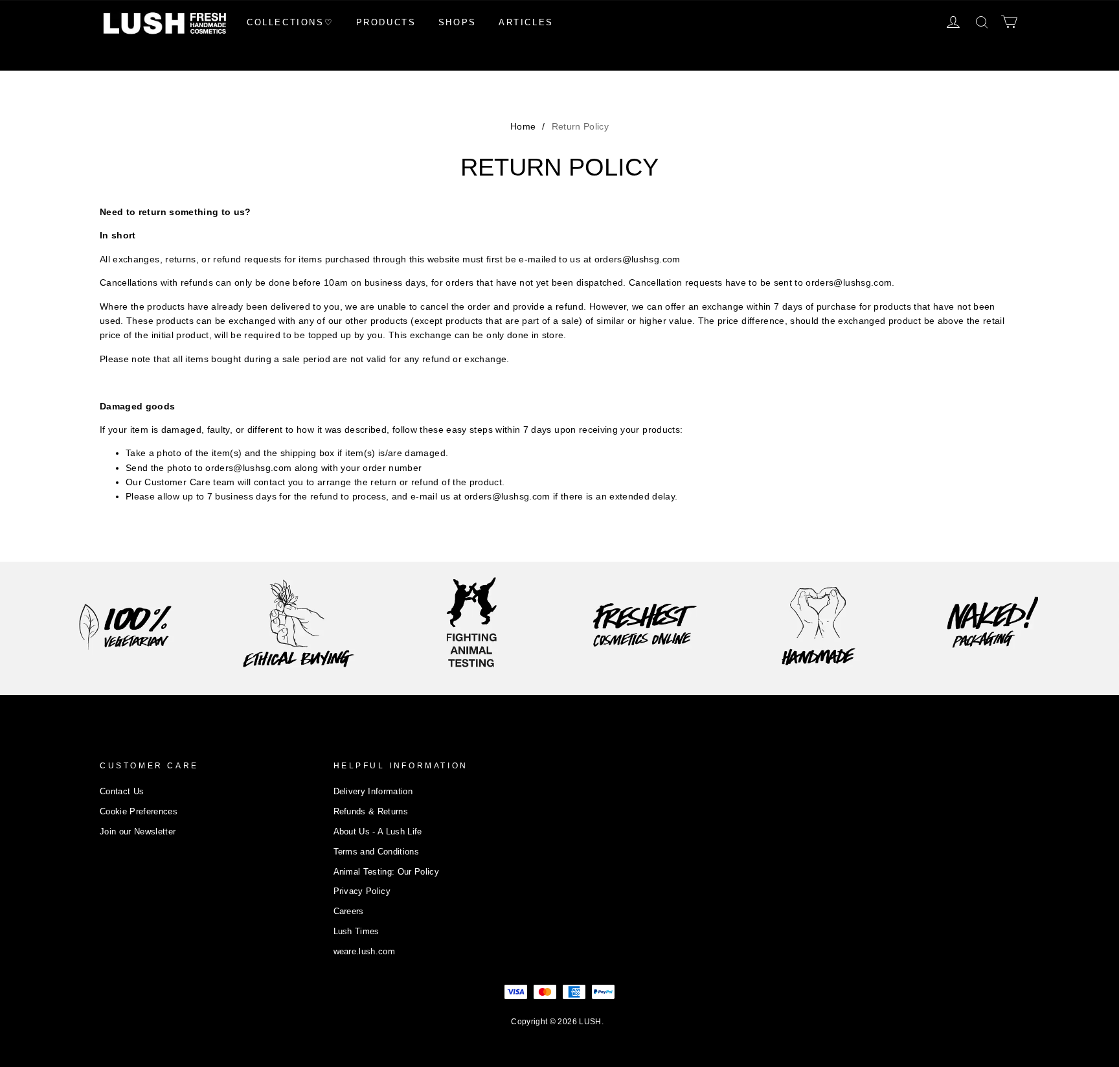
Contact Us (122, 791)
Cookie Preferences (138, 811)
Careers (348, 911)
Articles (526, 22)
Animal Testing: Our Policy (386, 872)
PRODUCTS (386, 22)
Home (523, 126)
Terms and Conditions (376, 851)
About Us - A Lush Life (377, 831)
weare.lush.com (364, 951)
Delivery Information (373, 791)
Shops (457, 22)
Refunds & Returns (371, 811)
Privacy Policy (362, 891)
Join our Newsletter (137, 831)
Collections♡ (290, 22)
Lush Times (356, 931)
